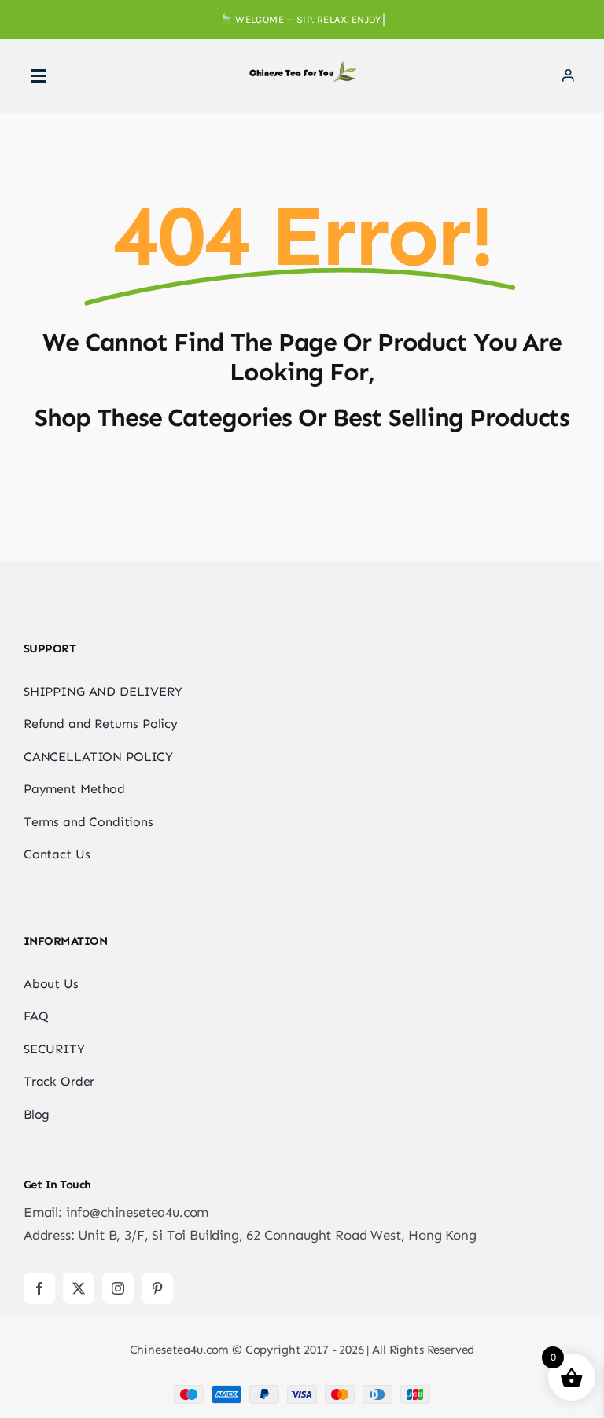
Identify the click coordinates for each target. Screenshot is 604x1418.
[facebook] (39, 1288)
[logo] (302, 67)
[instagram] (118, 1288)
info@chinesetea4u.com (137, 1212)
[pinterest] (157, 1288)
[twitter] (78, 1288)
